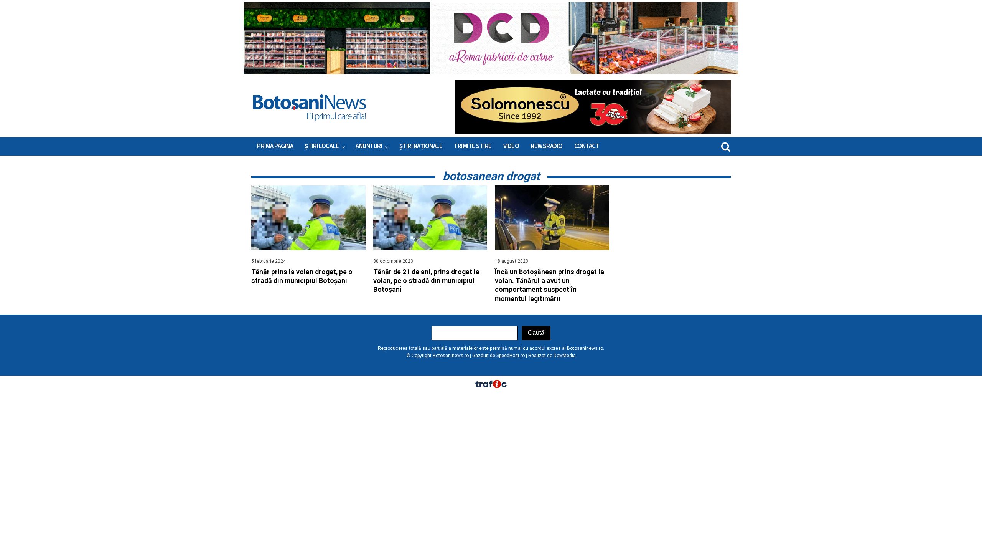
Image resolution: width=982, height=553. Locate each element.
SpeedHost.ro (510, 355)
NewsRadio (547, 146)
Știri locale (322, 146)
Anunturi (369, 146)
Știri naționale (421, 146)
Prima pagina (275, 146)
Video (511, 146)
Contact (587, 146)
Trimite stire (473, 146)
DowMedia (565, 355)
